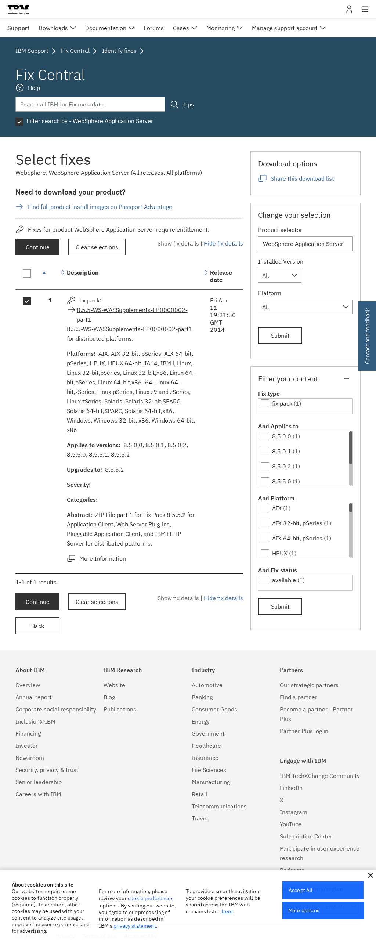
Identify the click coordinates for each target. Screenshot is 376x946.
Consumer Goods (214, 709)
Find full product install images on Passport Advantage (100, 206)
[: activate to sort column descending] (50, 276)
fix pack (282, 403)
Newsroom (29, 757)
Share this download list (302, 178)
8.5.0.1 (281, 451)
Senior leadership (38, 782)
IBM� (18, 9)
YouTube (291, 824)
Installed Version (280, 261)
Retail (199, 794)
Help (34, 87)
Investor (26, 745)
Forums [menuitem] (154, 28)
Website (114, 685)
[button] (370, 875)
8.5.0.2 (281, 466)
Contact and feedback (367, 336)
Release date (221, 276)
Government (208, 733)
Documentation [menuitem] (105, 28)
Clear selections (97, 247)
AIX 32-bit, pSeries (297, 523)
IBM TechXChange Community (320, 775)
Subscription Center (306, 836)
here (227, 911)
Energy (201, 721)
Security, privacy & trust (47, 769)
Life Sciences (209, 769)
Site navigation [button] (365, 12)
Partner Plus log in (304, 731)
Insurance (205, 757)
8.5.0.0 (281, 436)
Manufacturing (211, 782)
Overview (27, 685)
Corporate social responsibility (55, 709)
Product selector (280, 229)
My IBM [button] (349, 12)
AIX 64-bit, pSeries (297, 538)
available (284, 580)
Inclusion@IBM (35, 721)
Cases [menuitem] (181, 28)
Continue (38, 247)
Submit (280, 335)
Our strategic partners (309, 685)
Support (18, 28)
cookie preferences (151, 898)
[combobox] (279, 275)
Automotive (207, 685)
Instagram (293, 812)
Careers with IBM (38, 794)
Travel (200, 818)
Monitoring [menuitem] (220, 28)
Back (37, 626)
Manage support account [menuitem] (285, 28)
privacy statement (134, 926)
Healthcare (206, 745)
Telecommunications (219, 806)
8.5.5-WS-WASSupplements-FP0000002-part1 (132, 314)
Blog (109, 697)
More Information (102, 558)
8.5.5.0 (281, 481)
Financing (28, 733)
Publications (120, 709)
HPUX (280, 553)
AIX (277, 508)
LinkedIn (291, 787)
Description (83, 272)
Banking (202, 697)
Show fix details (178, 243)
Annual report (33, 697)
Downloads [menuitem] (53, 28)
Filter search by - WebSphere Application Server (89, 120)
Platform (269, 293)
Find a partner (298, 697)
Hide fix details (223, 243)
